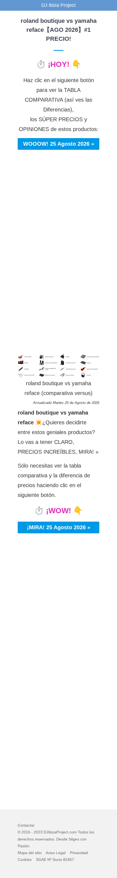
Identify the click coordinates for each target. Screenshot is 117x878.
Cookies (25, 859)
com (73, 832)
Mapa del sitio (30, 853)
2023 (38, 832)
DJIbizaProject (56, 832)
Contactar (26, 825)
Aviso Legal (56, 853)
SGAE (41, 859)
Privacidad (79, 853)
